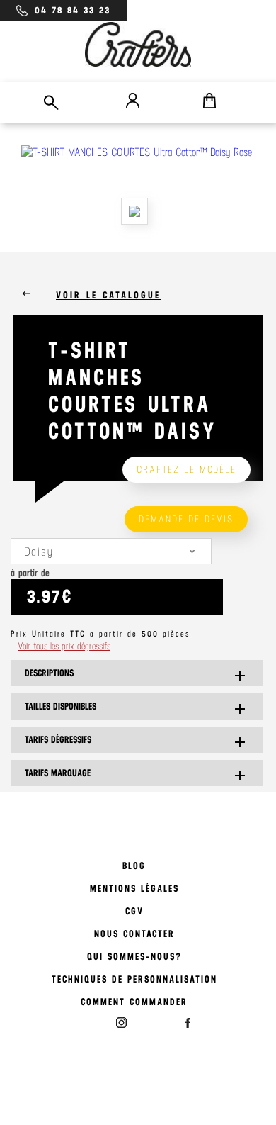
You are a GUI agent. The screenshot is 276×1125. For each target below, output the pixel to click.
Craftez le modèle (186, 470)
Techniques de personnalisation (134, 979)
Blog (134, 866)
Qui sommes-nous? (134, 957)
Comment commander (134, 1002)
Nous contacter (134, 934)
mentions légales (134, 889)
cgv (134, 911)
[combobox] (111, 551)
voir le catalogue (108, 295)
